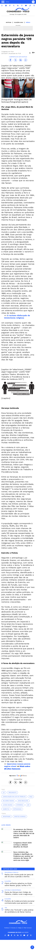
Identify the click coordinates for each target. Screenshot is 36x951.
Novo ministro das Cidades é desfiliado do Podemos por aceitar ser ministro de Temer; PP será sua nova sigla (23, 856)
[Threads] (34, 5)
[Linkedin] (17, 5)
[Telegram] (6, 5)
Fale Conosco (28, 927)
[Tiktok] (30, 5)
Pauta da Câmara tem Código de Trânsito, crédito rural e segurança (18, 893)
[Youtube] (26, 5)
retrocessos (17, 809)
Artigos (20, 927)
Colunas (13, 927)
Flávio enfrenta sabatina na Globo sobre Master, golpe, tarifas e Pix (18, 884)
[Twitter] (13, 5)
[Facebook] (9, 5)
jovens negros (7, 805)
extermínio (19, 805)
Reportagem (6, 816)
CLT (4, 792)
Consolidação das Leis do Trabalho (14, 796)
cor (28, 805)
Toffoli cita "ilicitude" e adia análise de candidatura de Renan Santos (19, 911)
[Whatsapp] (2, 5)
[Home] (18, 10)
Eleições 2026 (18, 22)
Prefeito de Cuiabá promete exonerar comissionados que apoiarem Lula (19, 902)
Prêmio (28, 22)
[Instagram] (21, 5)
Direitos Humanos (20, 816)
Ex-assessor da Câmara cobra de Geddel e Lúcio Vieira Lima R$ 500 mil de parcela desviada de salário (23, 833)
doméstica (6, 809)
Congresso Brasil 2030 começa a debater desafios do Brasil (22, 845)
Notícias (8, 22)
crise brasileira (23, 800)
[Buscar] (33, 1)
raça (30, 796)
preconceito (12, 792)
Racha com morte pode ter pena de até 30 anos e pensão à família (19, 875)
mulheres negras (8, 800)
